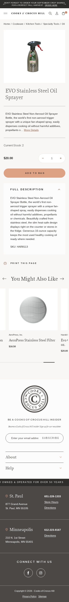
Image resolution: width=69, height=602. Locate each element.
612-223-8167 (52, 529)
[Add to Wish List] (2, 291)
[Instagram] (40, 572)
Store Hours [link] (51, 502)
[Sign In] (56, 13)
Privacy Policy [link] (29, 596)
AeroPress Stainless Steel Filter (32, 340)
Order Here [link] (51, 5)
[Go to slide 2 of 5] (15, 362)
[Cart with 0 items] (63, 13)
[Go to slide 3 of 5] (26, 362)
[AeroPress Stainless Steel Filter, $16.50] (33, 309)
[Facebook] (28, 572)
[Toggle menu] (5, 13)
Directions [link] (50, 507)
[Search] (50, 13)
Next (64, 4)
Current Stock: (14, 145)
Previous (4, 4)
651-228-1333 (52, 496)
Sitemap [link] (42, 596)
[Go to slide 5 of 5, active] (49, 362)
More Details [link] (31, 130)
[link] (34, 398)
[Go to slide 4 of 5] (37, 362)
